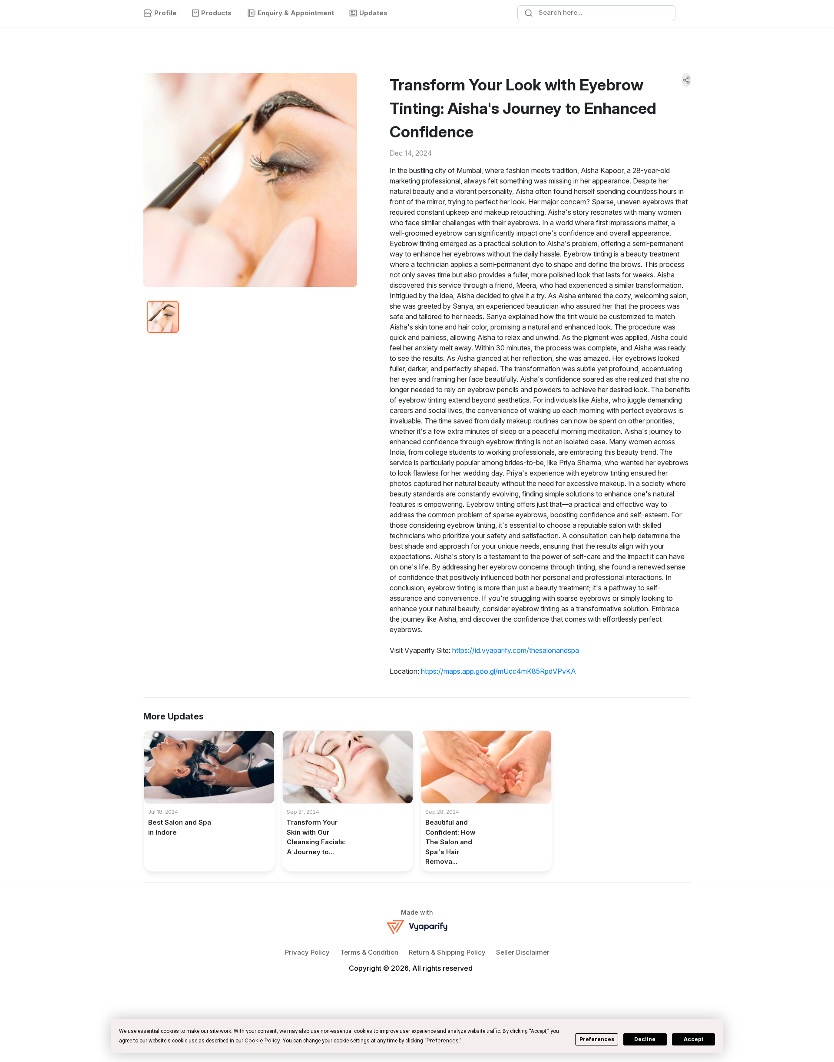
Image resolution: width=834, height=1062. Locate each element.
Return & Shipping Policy (447, 952)
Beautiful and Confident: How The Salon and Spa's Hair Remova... (450, 842)
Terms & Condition (369, 952)
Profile (165, 13)
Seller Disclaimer (522, 952)
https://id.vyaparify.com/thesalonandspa (515, 650)
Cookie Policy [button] (262, 1040)
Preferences (596, 1039)
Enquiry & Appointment (296, 13)
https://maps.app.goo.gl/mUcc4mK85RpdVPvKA (498, 671)
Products (216, 13)
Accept (693, 1039)
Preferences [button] (443, 1040)
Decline (644, 1039)
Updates (373, 13)
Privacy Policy (307, 952)
